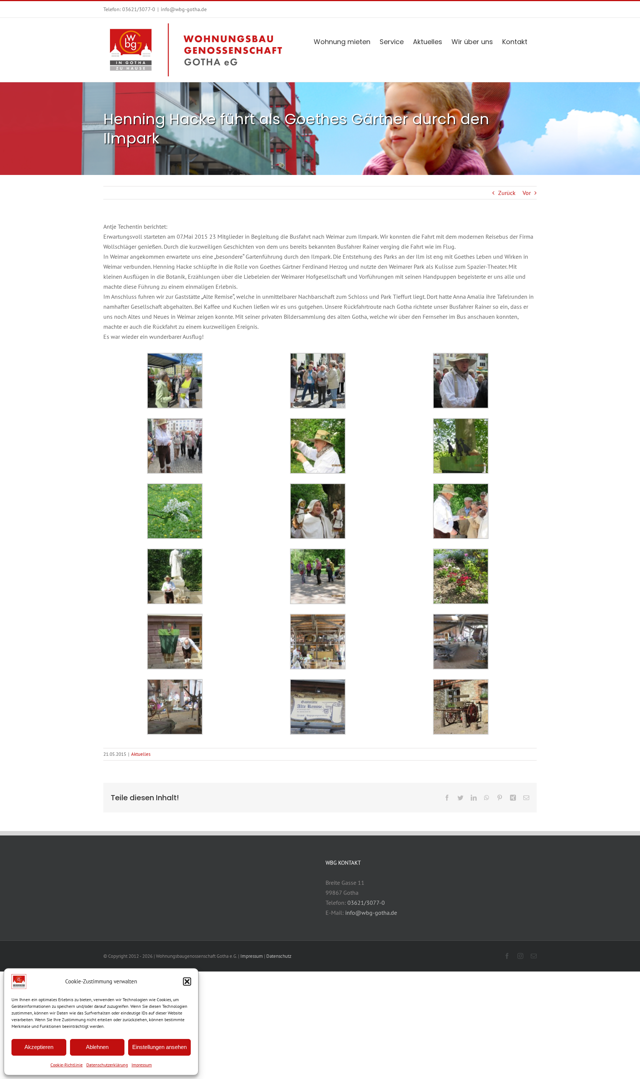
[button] (187, 981)
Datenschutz (278, 956)
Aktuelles (140, 754)
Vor (527, 192)
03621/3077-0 (138, 9)
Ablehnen (97, 1047)
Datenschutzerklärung (107, 1065)
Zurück (507, 192)
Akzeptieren (38, 1047)
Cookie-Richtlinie (66, 1065)
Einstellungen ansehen (159, 1047)
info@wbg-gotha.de (184, 9)
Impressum (141, 1065)
